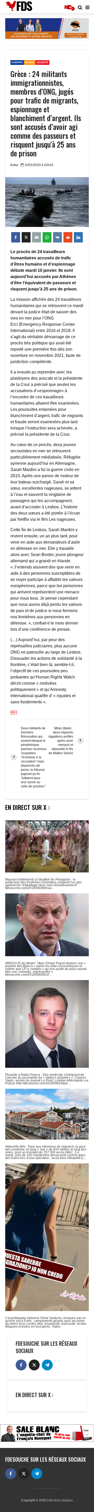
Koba (14, 165)
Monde (29, 62)
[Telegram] (47, 1365)
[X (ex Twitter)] (34, 1365)
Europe (17, 62)
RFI (13, 712)
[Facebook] (21, 1365)
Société (42, 62)
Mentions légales (61, 1500)
